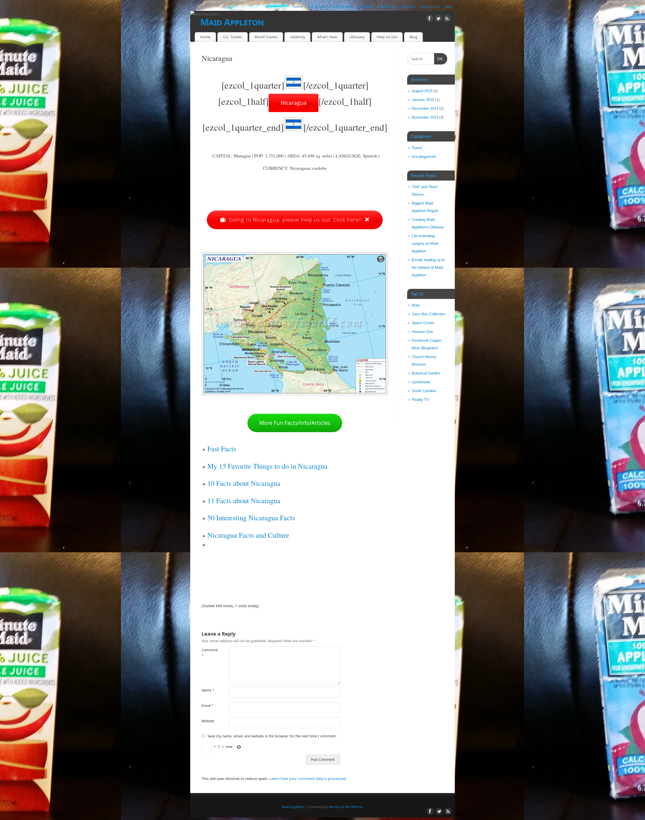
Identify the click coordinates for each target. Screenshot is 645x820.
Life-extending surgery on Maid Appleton (425, 243)
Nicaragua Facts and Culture (248, 535)
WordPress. (354, 807)
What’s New (387, 6)
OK (438, 58)
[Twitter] (438, 19)
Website (208, 721)
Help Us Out (430, 6)
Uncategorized (424, 156)
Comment (208, 653)
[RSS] (447, 19)
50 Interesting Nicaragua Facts (251, 517)
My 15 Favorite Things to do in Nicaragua (267, 466)
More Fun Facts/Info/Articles (294, 422)
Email (207, 705)
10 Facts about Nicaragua (243, 483)
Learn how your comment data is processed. (308, 778)
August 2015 (422, 91)
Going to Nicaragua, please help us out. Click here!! (295, 219)
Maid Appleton (232, 22)
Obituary (409, 6)
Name (208, 690)
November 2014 (425, 117)
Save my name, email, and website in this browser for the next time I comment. (272, 736)
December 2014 (425, 108)
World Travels (342, 6)
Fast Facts (221, 448)
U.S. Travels (317, 6)
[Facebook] (429, 19)
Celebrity (365, 6)
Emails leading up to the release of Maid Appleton (428, 267)
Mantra (335, 807)
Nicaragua (294, 102)
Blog (448, 6)
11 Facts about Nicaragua (243, 500)
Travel (417, 148)
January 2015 (423, 99)
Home (298, 6)
